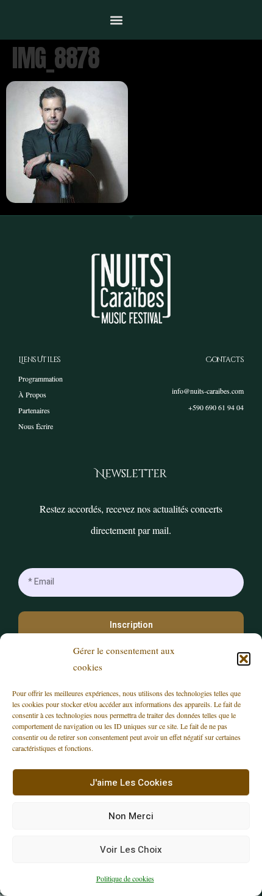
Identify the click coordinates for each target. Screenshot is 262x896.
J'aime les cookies (131, 782)
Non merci (131, 816)
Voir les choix (131, 849)
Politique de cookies (125, 878)
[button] (244, 659)
